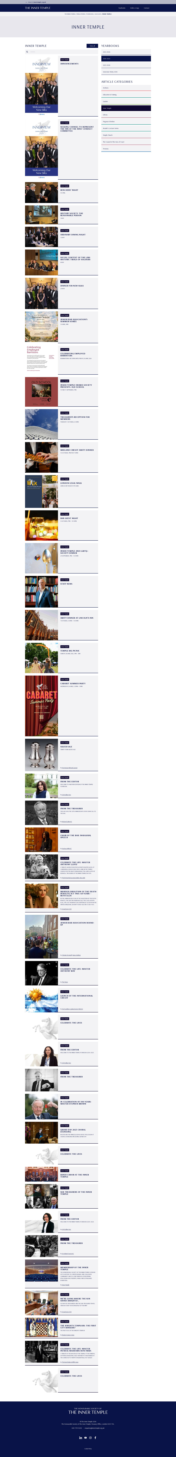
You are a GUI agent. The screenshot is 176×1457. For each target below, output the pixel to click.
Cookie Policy (88, 1449)
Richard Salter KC (67, 821)
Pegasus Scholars (109, 121)
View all (92, 46)
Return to (37, 2)
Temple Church (107, 135)
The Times (65, 982)
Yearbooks (121, 8)
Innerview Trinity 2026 (110, 72)
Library (105, 115)
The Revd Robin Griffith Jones (70, 1362)
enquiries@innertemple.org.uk (94, 1428)
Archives (105, 88)
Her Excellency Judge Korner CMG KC (72, 1009)
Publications (81, 14)
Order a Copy (134, 8)
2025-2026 (106, 65)
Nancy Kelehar (77, 955)
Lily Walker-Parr (66, 795)
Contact (146, 8)
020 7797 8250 (77, 1428)
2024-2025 (98, 14)
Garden (105, 101)
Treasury (105, 149)
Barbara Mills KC (67, 848)
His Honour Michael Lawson (69, 768)
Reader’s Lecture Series (111, 128)
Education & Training (110, 95)
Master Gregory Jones (68, 1335)
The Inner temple (70, 14)
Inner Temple (64, 60)
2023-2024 (106, 52)
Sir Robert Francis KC (68, 1254)
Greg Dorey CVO (67, 909)
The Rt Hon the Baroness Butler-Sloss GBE (73, 878)
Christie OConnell (67, 955)
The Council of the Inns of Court (113, 142)
